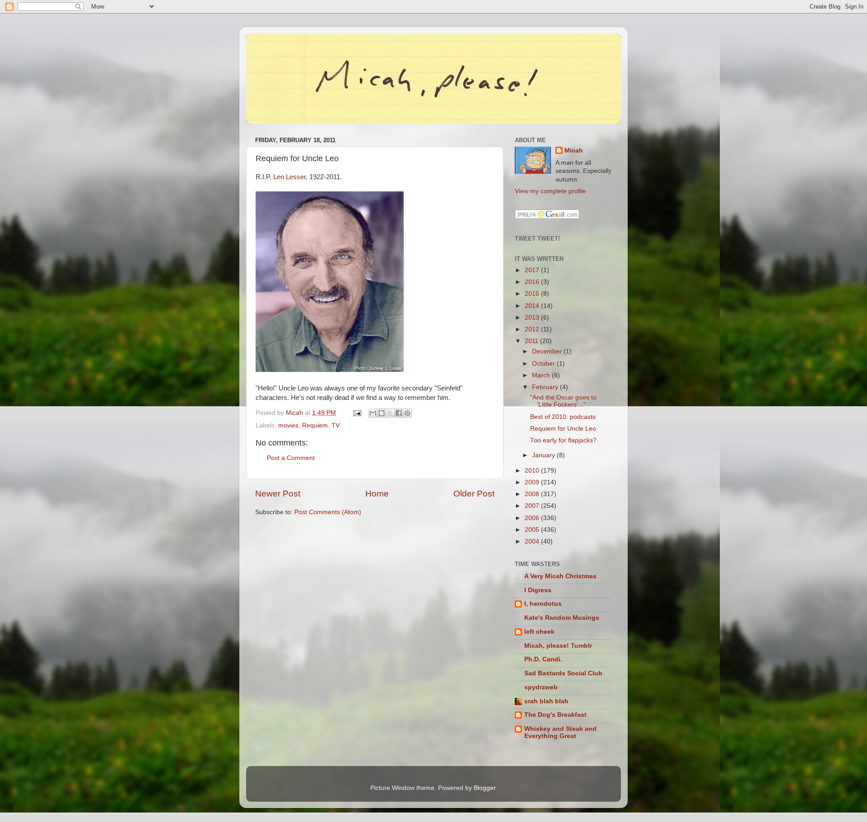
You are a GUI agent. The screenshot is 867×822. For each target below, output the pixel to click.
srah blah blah (546, 701)
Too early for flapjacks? (563, 440)
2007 (533, 505)
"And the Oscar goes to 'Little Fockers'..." (563, 401)
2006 (533, 518)
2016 (533, 282)
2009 (533, 482)
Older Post (473, 493)
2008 (533, 494)
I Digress (537, 590)
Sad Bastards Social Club (563, 673)
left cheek (539, 631)
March (542, 375)
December (548, 351)
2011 (532, 341)
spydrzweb (541, 687)
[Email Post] (356, 412)
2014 (533, 305)
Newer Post (277, 493)
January (544, 455)
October (544, 363)
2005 (533, 529)
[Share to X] (390, 413)
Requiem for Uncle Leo (563, 428)
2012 (533, 329)
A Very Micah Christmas (560, 576)
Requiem (315, 425)
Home (377, 493)
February (546, 387)
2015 (533, 293)
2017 (533, 270)
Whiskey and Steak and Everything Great (560, 732)
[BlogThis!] (381, 413)
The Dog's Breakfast (555, 714)
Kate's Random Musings (561, 617)
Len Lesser (289, 177)
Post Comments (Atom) (327, 512)
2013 (533, 317)
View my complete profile (550, 191)
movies (288, 425)
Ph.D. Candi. (543, 659)
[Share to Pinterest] (407, 413)
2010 (533, 470)
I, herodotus (543, 603)
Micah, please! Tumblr (558, 645)
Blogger (484, 788)
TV (335, 425)
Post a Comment (291, 458)
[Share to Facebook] (398, 413)
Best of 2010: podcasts (563, 416)
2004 (533, 541)
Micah (573, 150)
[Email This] (373, 413)
